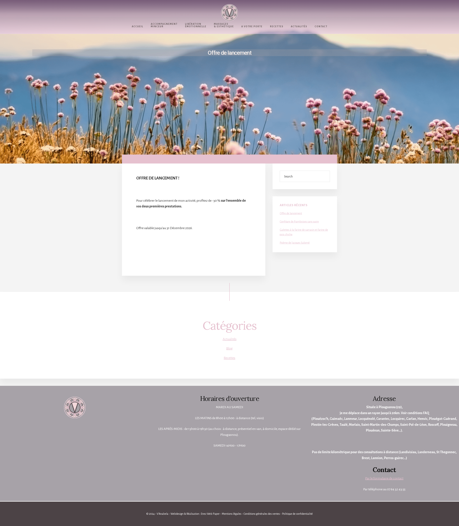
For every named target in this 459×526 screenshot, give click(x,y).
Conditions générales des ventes (261, 513)
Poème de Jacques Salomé (295, 242)
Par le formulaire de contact (384, 478)
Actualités (229, 339)
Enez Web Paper (210, 513)
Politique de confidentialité (297, 513)
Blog (229, 348)
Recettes (229, 358)
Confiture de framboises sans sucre (299, 221)
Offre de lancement (291, 213)
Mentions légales (231, 513)
